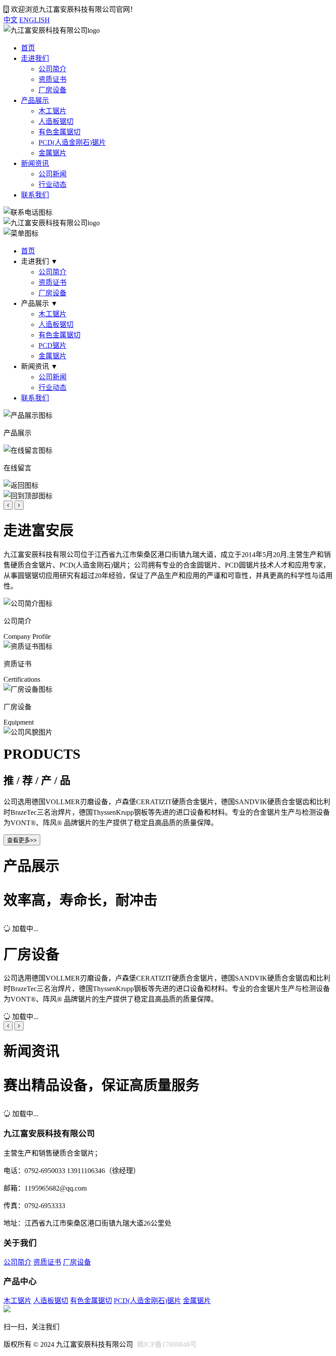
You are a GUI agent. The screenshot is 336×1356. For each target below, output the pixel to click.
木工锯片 (52, 111)
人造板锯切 (56, 121)
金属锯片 (52, 153)
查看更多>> (22, 840)
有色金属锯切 (59, 132)
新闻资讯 (35, 163)
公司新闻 (52, 174)
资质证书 (52, 79)
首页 (28, 48)
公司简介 (52, 69)
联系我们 (35, 195)
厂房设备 (52, 90)
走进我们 (35, 58)
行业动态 (52, 184)
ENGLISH (34, 20)
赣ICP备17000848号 (167, 1344)
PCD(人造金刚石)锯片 (72, 142)
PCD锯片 (52, 345)
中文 (11, 20)
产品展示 (35, 100)
